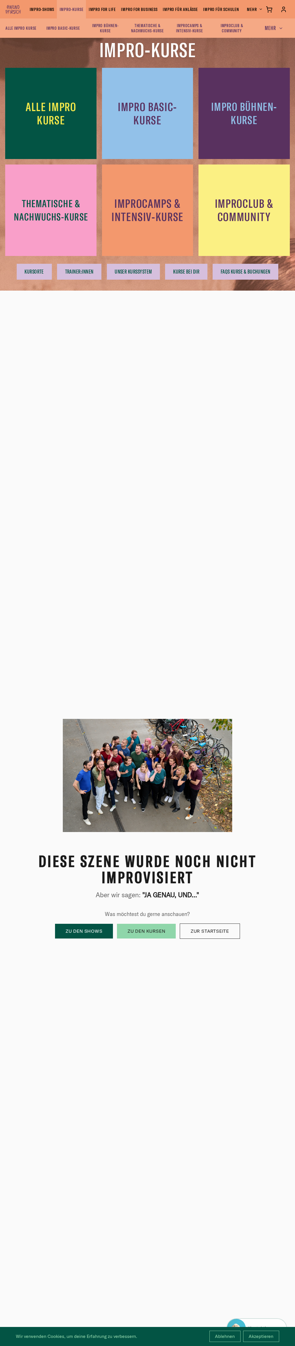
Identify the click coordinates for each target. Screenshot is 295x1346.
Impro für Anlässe (180, 9)
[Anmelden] (284, 9)
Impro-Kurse (72, 9)
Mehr (252, 9)
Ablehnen (225, 1336)
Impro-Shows (42, 9)
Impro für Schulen (221, 9)
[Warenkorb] (269, 9)
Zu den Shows (84, 931)
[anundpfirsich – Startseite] (22, 9)
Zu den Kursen (146, 931)
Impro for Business (139, 9)
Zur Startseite (210, 931)
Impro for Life (102, 9)
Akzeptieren (261, 1336)
